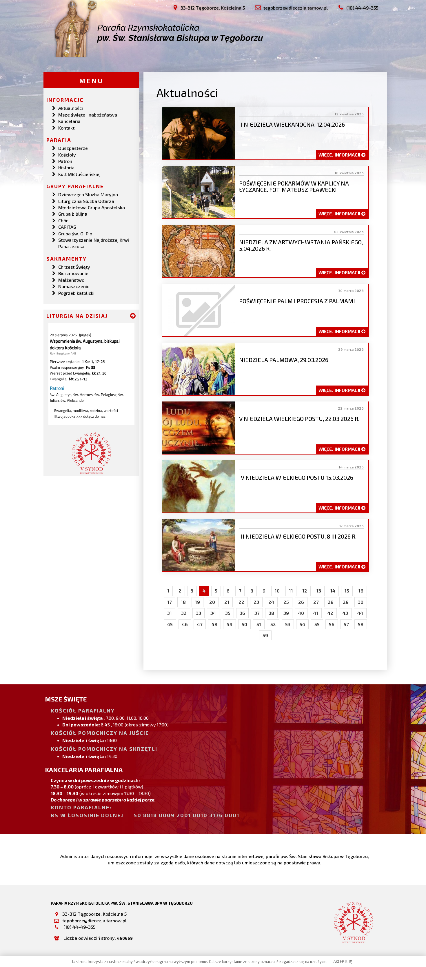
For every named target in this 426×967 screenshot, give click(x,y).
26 (301, 602)
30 (360, 602)
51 (258, 624)
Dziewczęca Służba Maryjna (88, 194)
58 (360, 624)
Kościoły (67, 154)
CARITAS (67, 227)
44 (360, 613)
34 (213, 613)
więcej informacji (339, 154)
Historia (66, 167)
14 (332, 590)
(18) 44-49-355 (78, 927)
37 (256, 613)
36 (242, 613)
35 (227, 613)
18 (183, 602)
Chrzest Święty (74, 267)
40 (301, 613)
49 (229, 624)
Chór (63, 220)
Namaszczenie (74, 286)
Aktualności (70, 108)
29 (346, 602)
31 (169, 613)
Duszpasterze (73, 148)
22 (241, 602)
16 (360, 590)
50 (244, 624)
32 (184, 613)
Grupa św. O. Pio (75, 233)
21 (226, 602)
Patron (65, 161)
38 (271, 613)
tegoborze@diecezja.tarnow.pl (94, 920)
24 (271, 602)
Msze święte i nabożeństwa (87, 114)
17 (169, 602)
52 (273, 624)
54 (302, 624)
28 (331, 602)
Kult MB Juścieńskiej (79, 174)
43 (345, 613)
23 (256, 602)
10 (277, 590)
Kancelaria (69, 121)
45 (170, 624)
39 (286, 613)
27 (315, 602)
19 (197, 602)
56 (331, 624)
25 (286, 602)
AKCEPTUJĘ (342, 961)
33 (198, 613)
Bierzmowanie (73, 273)
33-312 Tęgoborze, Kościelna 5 (94, 914)
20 (212, 602)
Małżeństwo (71, 280)
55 (317, 624)
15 (347, 590)
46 (185, 624)
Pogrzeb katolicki (76, 293)
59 (265, 635)
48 (214, 624)
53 (287, 624)
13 (318, 590)
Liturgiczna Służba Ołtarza (86, 201)
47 (199, 624)
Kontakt (66, 127)
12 (304, 590)
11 (291, 590)
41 (315, 613)
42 (330, 613)
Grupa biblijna (72, 214)
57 (346, 624)
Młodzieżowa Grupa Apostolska (91, 207)
